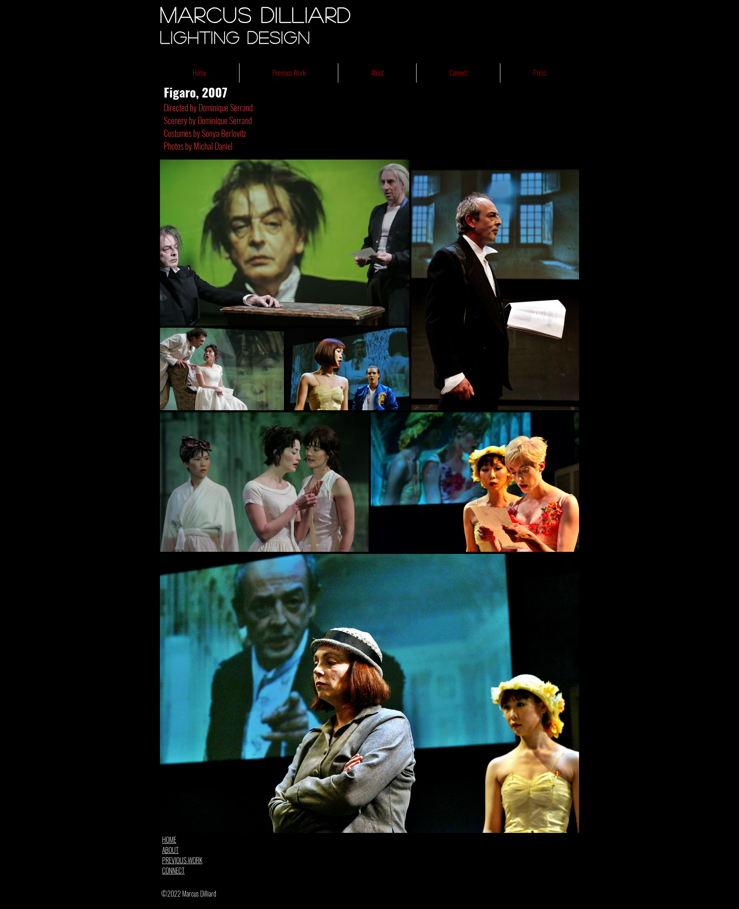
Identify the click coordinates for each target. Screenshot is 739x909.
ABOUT (170, 850)
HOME (169, 840)
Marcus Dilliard (256, 14)
